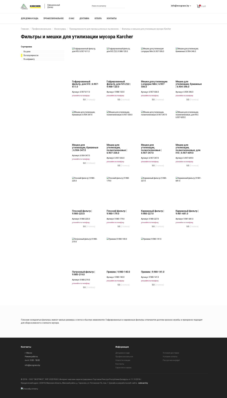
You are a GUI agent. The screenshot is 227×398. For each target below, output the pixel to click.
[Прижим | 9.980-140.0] (120, 252)
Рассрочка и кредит (171, 360)
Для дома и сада (29, 18)
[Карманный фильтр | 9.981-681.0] (189, 191)
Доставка (84, 18)
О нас (71, 18)
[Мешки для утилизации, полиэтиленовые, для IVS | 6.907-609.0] (189, 125)
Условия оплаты (170, 357)
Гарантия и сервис (123, 368)
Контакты (112, 18)
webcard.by (143, 383)
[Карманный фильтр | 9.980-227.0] (154, 191)
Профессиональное (53, 18)
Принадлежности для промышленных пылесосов (94, 29)
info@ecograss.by (32, 365)
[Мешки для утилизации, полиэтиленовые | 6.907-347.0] (154, 125)
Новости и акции (122, 360)
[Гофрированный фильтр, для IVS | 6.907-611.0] (85, 61)
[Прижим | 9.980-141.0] (154, 252)
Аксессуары (60, 29)
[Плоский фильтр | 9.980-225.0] (85, 191)
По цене (27, 52)
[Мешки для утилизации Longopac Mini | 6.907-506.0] (154, 61)
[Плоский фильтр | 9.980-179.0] (120, 191)
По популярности (31, 55)
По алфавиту (29, 59)
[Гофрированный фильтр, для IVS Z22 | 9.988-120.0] (120, 61)
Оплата (98, 18)
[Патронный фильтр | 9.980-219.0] (85, 252)
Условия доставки (171, 353)
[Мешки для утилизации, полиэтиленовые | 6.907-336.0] (120, 125)
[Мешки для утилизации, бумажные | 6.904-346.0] (189, 61)
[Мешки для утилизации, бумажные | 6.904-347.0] (85, 125)
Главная (25, 29)
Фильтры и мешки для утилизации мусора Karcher (146, 29)
